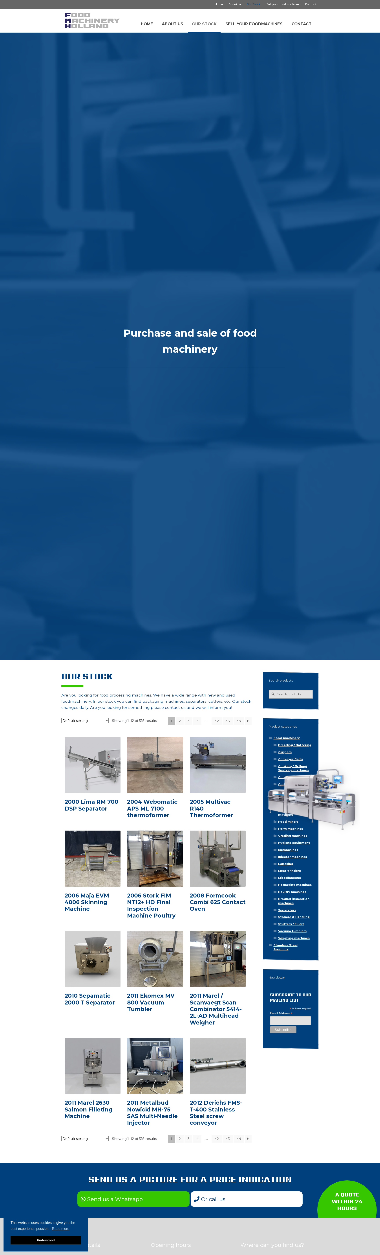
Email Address (281, 1013)
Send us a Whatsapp (114, 1199)
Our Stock (254, 4)
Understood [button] (46, 1240)
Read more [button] (60, 1229)
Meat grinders (289, 870)
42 (217, 721)
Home (219, 4)
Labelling (285, 864)
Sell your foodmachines (283, 4)
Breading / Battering (294, 745)
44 (239, 721)
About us (235, 4)
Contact (310, 4)
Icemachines (288, 849)
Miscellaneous (289, 877)
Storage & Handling (294, 917)
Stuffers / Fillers (291, 924)
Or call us (212, 1199)
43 (228, 721)
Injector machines (292, 857)
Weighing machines (294, 938)
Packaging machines (295, 884)
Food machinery (287, 738)
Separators (287, 910)
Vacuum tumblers (292, 931)
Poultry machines (292, 892)
